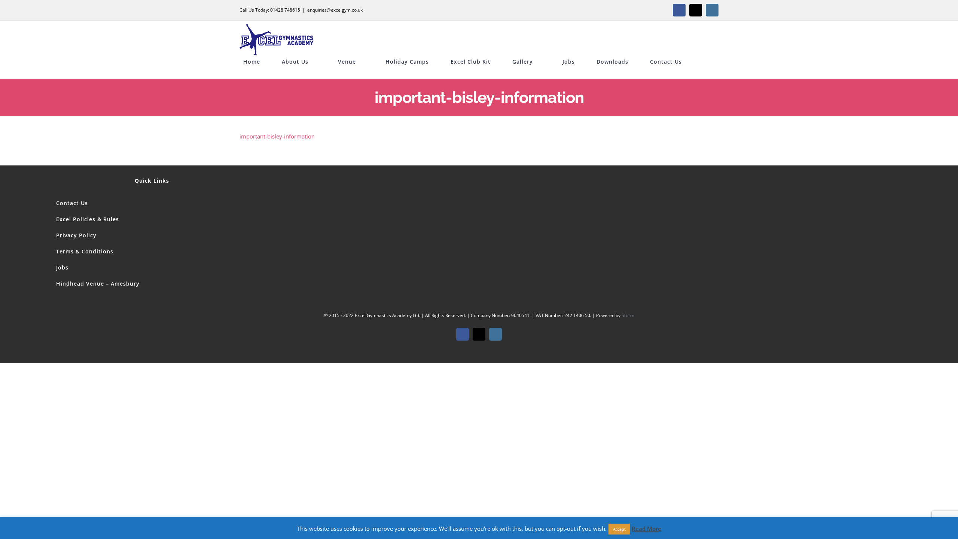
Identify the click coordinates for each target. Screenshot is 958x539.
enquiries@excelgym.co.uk (335, 10)
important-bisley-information (277, 136)
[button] (245, 73)
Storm (628, 315)
